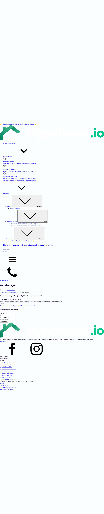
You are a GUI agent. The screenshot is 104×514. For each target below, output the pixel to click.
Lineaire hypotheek (15, 208)
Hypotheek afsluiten (26, 221)
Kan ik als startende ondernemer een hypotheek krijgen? (25, 225)
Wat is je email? (4, 317)
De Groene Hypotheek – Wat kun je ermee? (22, 241)
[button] (52, 260)
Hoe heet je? (3, 313)
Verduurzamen (25, 239)
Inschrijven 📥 (4, 321)
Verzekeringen (11, 290)
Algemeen (24, 206)
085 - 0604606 (4, 341)
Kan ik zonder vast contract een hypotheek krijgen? (24, 223)
